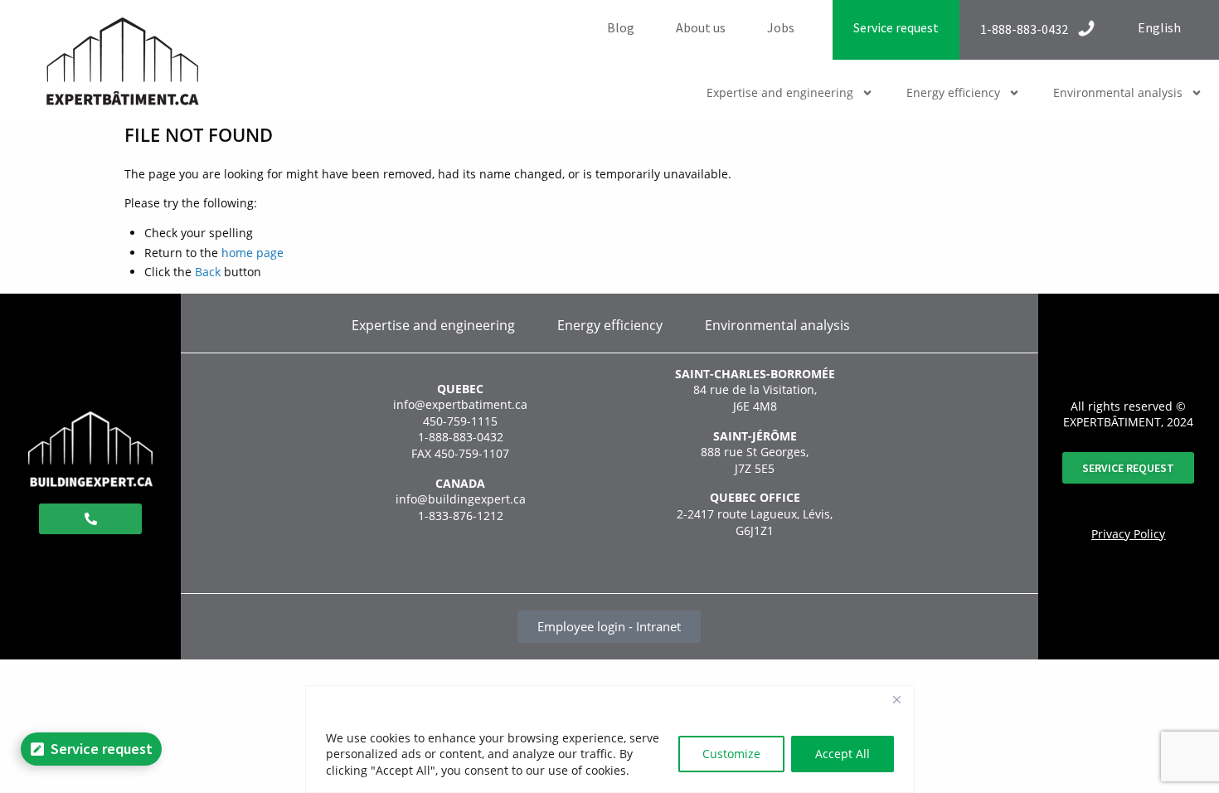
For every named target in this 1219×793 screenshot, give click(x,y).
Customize (731, 753)
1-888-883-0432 (460, 437)
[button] (789, 27)
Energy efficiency (953, 92)
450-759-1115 (460, 421)
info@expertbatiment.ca (460, 404)
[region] (610, 739)
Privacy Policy (1128, 534)
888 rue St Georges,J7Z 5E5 (755, 460)
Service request (896, 27)
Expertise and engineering (780, 92)
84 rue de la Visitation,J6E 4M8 (755, 398)
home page (252, 252)
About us (701, 27)
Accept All (842, 753)
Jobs (780, 27)
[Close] (897, 699)
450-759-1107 (472, 453)
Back (208, 272)
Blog (620, 27)
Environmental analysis (1118, 92)
